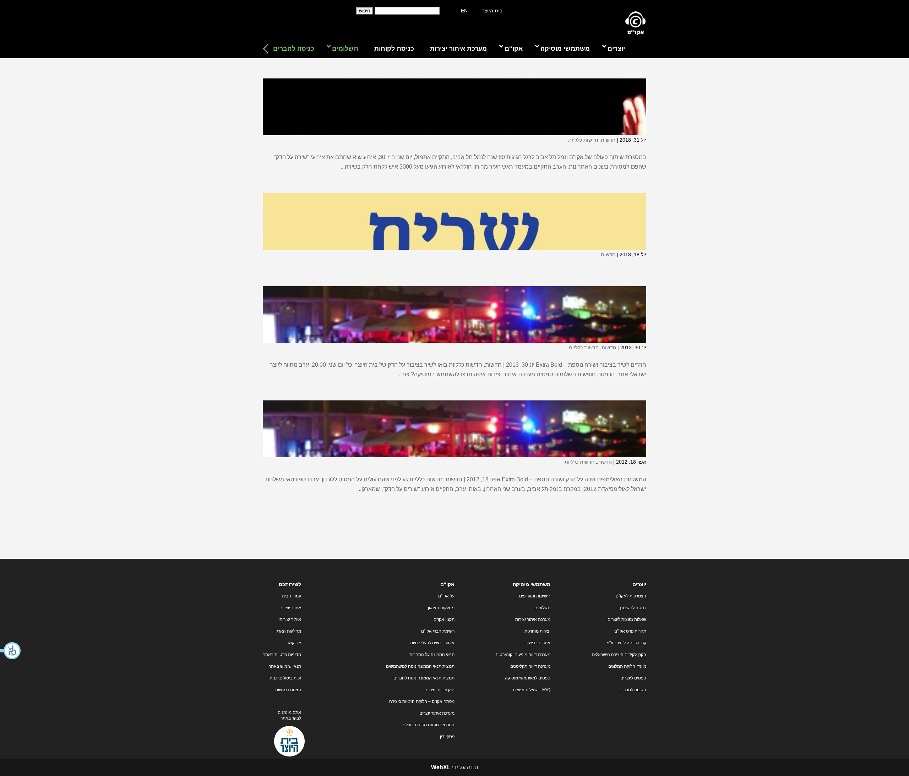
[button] (10, 651)
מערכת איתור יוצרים (436, 713)
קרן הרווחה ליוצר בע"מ (626, 642)
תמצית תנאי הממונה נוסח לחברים (423, 678)
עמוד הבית (291, 596)
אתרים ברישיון (538, 642)
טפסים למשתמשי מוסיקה (527, 678)
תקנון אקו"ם (444, 619)
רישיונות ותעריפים (534, 596)
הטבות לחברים (633, 689)
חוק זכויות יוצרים (440, 689)
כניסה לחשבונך (632, 607)
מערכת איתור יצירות (532, 619)
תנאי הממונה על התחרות (431, 654)
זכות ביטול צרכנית (285, 678)
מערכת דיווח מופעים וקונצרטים (523, 654)
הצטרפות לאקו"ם (631, 596)
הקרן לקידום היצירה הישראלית (619, 654)
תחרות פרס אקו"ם (630, 631)
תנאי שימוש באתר (285, 666)
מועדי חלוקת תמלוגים (627, 666)
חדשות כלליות (583, 140)
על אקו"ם (446, 596)
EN (464, 10)
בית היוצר (492, 10)
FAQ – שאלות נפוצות (531, 689)
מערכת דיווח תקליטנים (530, 666)
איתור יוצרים (290, 607)
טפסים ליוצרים (633, 678)
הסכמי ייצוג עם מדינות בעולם (428, 724)
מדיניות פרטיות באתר (282, 654)
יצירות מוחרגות (537, 631)
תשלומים (542, 607)
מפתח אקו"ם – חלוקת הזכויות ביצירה (421, 701)
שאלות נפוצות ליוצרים (627, 619)
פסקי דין (447, 736)
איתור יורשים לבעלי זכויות (432, 642)
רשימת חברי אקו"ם (437, 631)
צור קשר (294, 642)
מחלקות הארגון (441, 607)
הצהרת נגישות (288, 689)
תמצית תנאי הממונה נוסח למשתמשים (420, 666)
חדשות (608, 140)
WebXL (441, 767)
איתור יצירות (290, 619)
